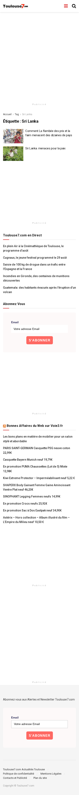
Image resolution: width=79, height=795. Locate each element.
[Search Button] (74, 6)
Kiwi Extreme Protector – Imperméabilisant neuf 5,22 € (39, 478)
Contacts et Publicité (15, 777)
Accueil (7, 114)
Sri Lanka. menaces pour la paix (45, 148)
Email (15, 322)
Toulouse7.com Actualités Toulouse (24, 769)
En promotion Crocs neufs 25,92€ (25, 503)
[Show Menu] (66, 6)
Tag (17, 114)
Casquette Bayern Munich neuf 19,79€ (27, 459)
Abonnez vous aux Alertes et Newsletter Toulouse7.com (39, 699)
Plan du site (40, 777)
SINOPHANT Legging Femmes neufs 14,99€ (31, 496)
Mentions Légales (51, 773)
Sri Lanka (27, 114)
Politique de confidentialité (18, 773)
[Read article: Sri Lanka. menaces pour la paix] (13, 153)
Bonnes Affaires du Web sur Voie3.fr (35, 426)
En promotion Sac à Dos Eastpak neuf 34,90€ (32, 510)
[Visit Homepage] (15, 6)
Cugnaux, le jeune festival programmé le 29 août (35, 257)
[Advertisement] (39, 55)
